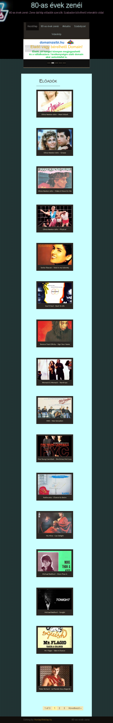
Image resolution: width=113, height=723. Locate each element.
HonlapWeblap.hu (43, 719)
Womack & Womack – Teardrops (54, 383)
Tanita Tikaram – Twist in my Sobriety (55, 268)
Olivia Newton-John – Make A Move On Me (55, 191)
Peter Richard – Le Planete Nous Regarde (54, 689)
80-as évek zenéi (56, 5)
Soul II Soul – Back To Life (54, 306)
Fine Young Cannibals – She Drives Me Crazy (55, 459)
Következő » (75, 708)
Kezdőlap (32, 26)
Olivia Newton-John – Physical (55, 229)
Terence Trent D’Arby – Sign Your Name (55, 344)
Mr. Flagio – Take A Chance (54, 651)
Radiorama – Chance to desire (54, 497)
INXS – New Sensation (54, 421)
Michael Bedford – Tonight (55, 612)
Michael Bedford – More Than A (54, 574)
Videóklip (56, 34)
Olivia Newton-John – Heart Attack (54, 114)
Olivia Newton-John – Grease (55, 153)
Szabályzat (80, 26)
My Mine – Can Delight (55, 536)
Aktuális (66, 26)
